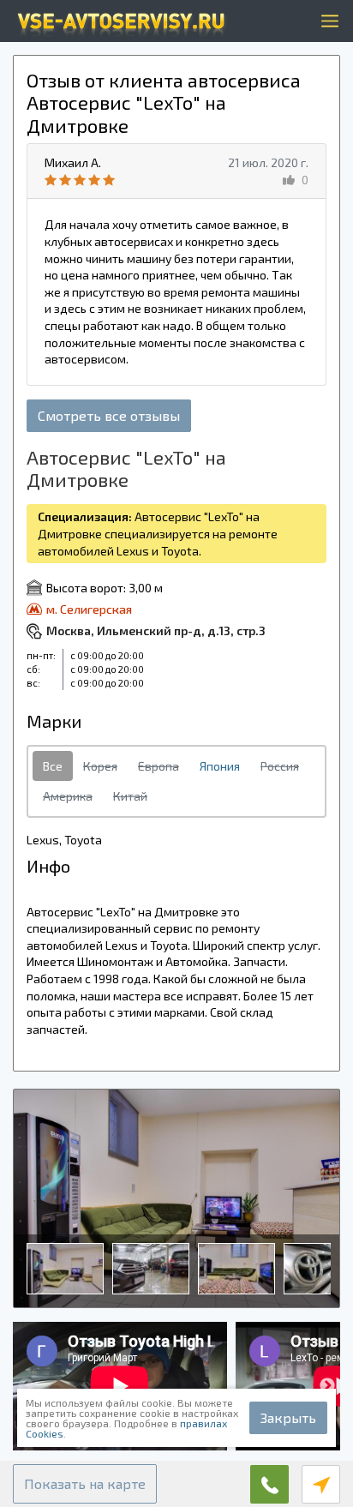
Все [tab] (53, 766)
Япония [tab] (220, 766)
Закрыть (288, 1417)
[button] (85, 1484)
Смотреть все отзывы (109, 415)
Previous (26, 1386)
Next (327, 1386)
